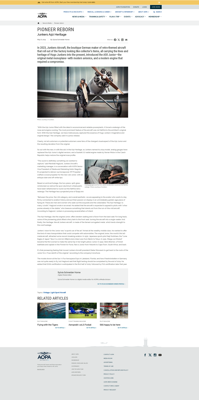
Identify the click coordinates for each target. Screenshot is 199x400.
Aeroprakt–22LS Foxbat (80, 325)
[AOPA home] (42, 17)
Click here (91, 2)
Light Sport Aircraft (58, 292)
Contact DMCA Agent (111, 386)
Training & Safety (97, 17)
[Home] (39, 23)
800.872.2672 (40, 369)
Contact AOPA (109, 354)
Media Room (108, 358)
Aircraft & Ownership (124, 12)
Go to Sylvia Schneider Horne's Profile (111, 284)
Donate (136, 7)
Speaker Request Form (79, 375)
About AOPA (142, 12)
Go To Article (59, 328)
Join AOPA (74, 357)
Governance (75, 366)
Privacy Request (110, 390)
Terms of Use (108, 366)
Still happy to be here (110, 325)
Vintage (46, 292)
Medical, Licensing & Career (98, 12)
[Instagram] (155, 355)
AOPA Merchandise (110, 382)
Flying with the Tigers (47, 325)
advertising (108, 362)
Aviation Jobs (108, 378)
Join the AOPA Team (77, 369)
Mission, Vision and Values (80, 363)
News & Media (78, 17)
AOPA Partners (76, 372)
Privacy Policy (109, 374)
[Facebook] (145, 355)
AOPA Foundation (123, 7)
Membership (154, 17)
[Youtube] (160, 355)
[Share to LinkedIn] (122, 39)
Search (159, 12)
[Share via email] (126, 39)
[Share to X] (118, 39)
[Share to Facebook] (115, 39)
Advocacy (139, 17)
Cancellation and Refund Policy (116, 370)
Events (127, 17)
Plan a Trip (114, 17)
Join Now (156, 7)
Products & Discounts (73, 12)
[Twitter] (150, 355)
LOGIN (144, 7)
